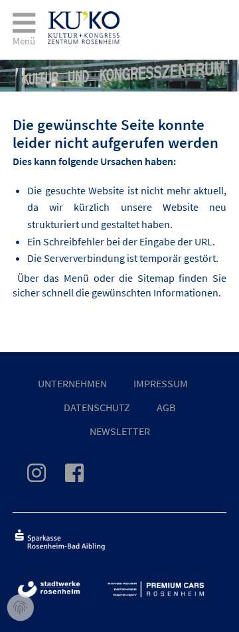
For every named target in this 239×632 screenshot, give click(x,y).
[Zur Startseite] (84, 18)
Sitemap (156, 277)
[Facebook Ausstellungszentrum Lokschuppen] (82, 476)
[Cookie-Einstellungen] (21, 608)
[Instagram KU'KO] (44, 476)
